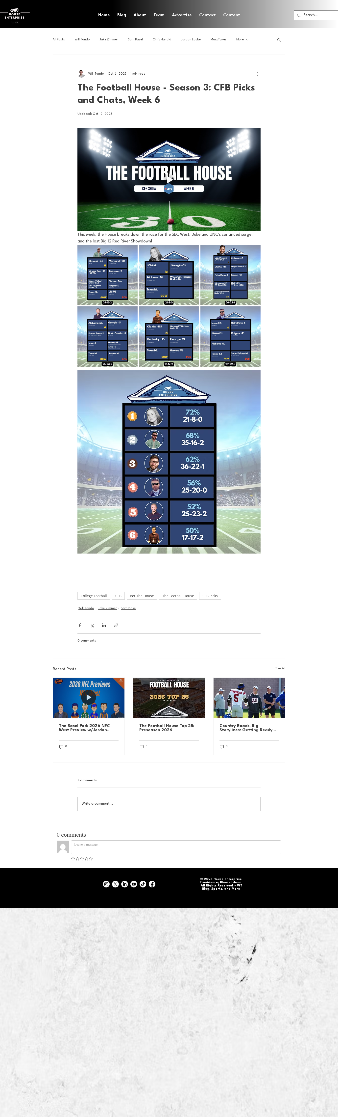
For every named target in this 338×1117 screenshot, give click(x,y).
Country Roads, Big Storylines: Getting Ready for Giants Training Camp (245, 728)
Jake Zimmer (109, 39)
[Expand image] (107, 275)
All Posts (59, 39)
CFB (118, 595)
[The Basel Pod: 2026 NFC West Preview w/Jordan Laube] (88, 698)
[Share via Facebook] (79, 625)
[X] (115, 884)
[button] (231, 15)
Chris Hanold (162, 39)
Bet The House (142, 595)
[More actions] (258, 74)
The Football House (178, 595)
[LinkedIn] (124, 884)
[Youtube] (133, 884)
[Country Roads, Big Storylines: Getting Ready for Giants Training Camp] (249, 698)
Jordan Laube (191, 39)
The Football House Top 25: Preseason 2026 (166, 728)
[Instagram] (106, 884)
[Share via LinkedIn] (104, 625)
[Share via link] (116, 625)
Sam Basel (135, 39)
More (240, 39)
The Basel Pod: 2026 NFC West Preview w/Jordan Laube (84, 728)
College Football (94, 595)
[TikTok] (143, 884)
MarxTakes (218, 39)
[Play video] (169, 179)
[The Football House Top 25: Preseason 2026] (169, 698)
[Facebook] (152, 884)
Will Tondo (82, 39)
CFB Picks (210, 595)
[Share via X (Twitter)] (92, 625)
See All (280, 668)
